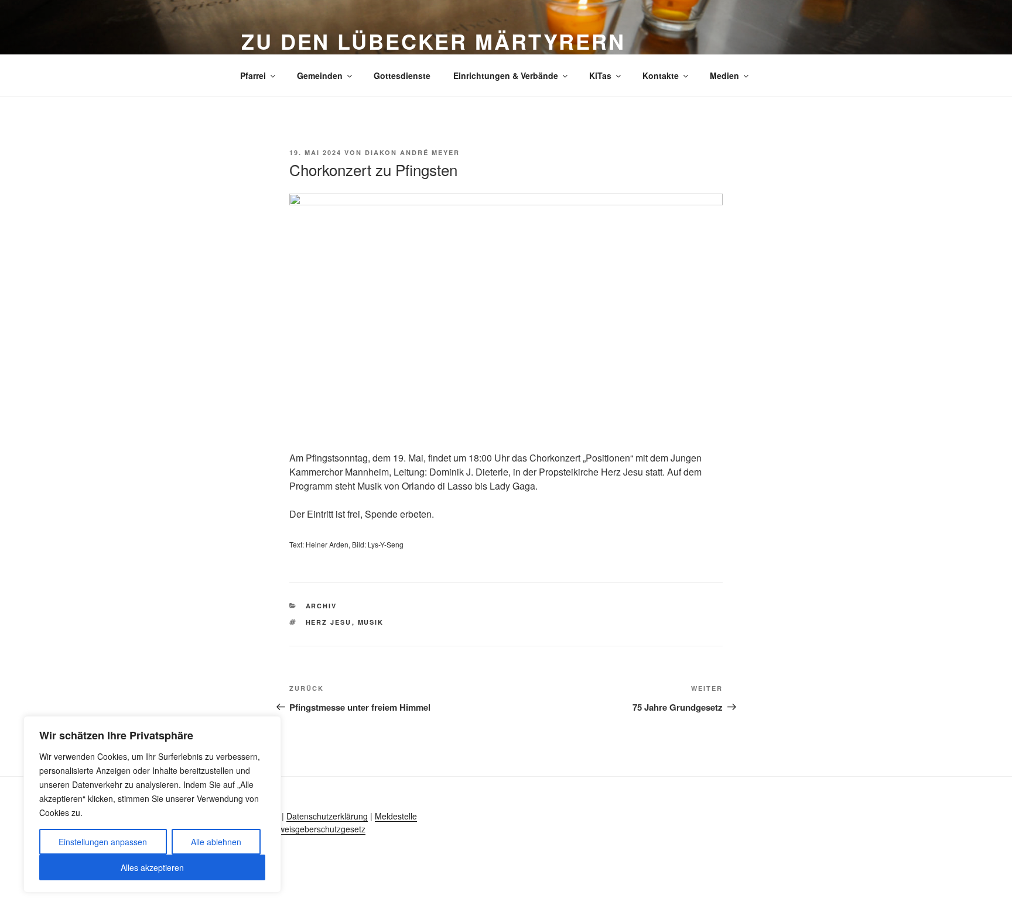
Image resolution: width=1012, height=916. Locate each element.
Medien (724, 75)
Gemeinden (320, 75)
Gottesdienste (402, 75)
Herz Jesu (329, 622)
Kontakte (660, 75)
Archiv (321, 605)
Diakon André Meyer (412, 152)
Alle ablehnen (216, 842)
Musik (371, 622)
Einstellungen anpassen (103, 842)
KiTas (600, 75)
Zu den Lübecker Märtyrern (433, 41)
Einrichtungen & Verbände (505, 75)
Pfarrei (253, 75)
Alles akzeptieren (152, 867)
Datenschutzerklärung (327, 816)
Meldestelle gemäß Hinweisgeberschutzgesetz (327, 822)
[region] (152, 804)
